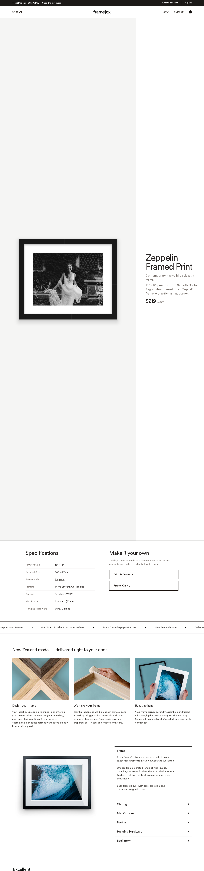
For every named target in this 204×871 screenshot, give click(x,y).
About (165, 11)
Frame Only (121, 585)
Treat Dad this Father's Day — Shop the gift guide (36, 3)
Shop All (17, 11)
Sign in (188, 3)
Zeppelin (60, 579)
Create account (170, 3)
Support (179, 11)
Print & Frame (122, 574)
